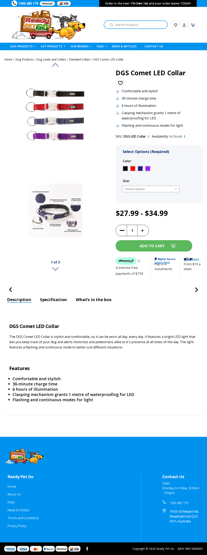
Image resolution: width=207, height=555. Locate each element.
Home (11, 486)
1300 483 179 (28, 3)
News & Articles (124, 46)
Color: (136, 161)
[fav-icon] (175, 25)
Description (19, 299)
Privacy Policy (16, 526)
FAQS (100, 46)
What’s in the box (94, 299)
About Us (14, 494)
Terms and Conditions (23, 518)
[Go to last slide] (55, 65)
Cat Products (51, 46)
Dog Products (21, 46)
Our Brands (79, 46)
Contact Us (154, 46)
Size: (135, 181)
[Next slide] (55, 268)
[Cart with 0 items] (193, 25)
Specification (53, 299)
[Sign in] (184, 25)
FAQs (11, 502)
